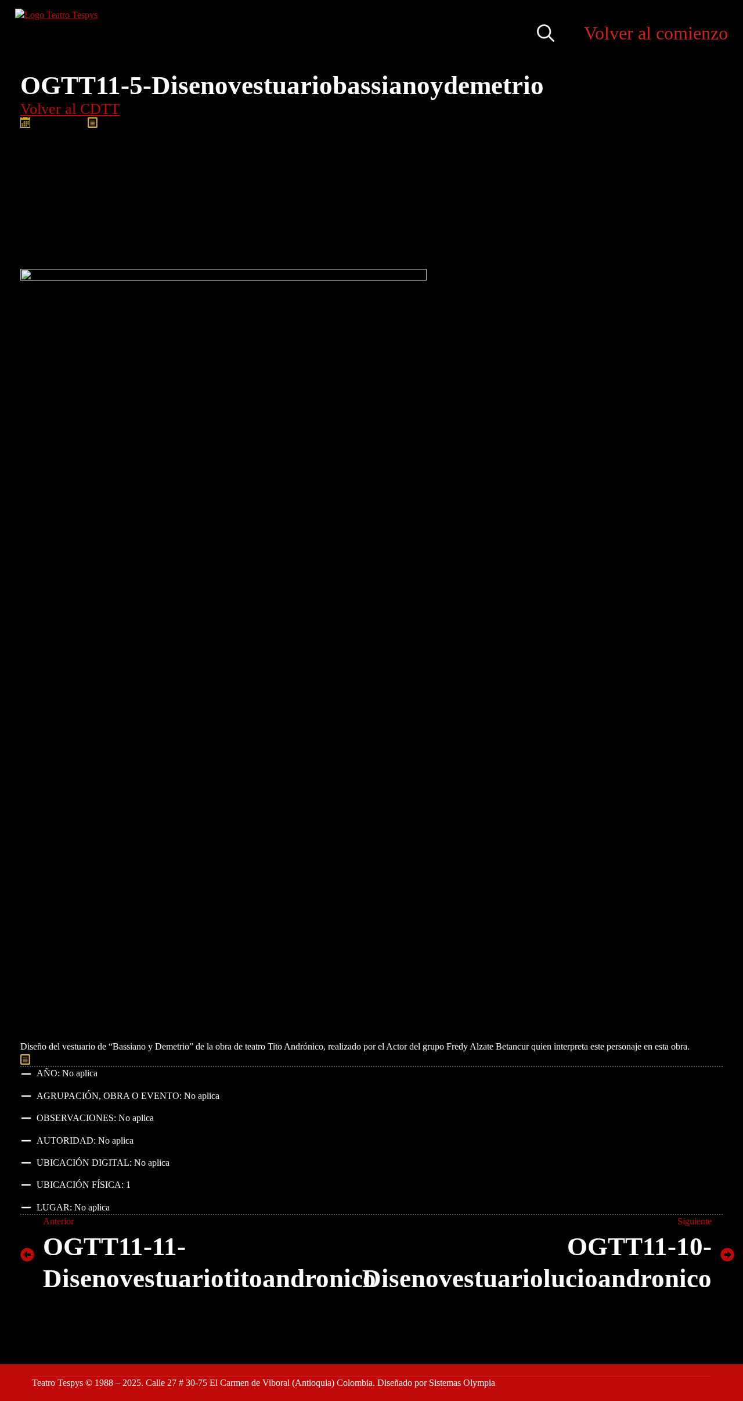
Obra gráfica (168, 122)
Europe (230, 1059)
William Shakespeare (513, 1059)
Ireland (313, 1059)
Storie (341, 1059)
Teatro (368, 1059)
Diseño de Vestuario (175, 1059)
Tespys (397, 1059)
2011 (82, 1059)
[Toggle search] (546, 33)
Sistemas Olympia (462, 1383)
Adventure (114, 1059)
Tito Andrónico (442, 1059)
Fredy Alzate (271, 1059)
